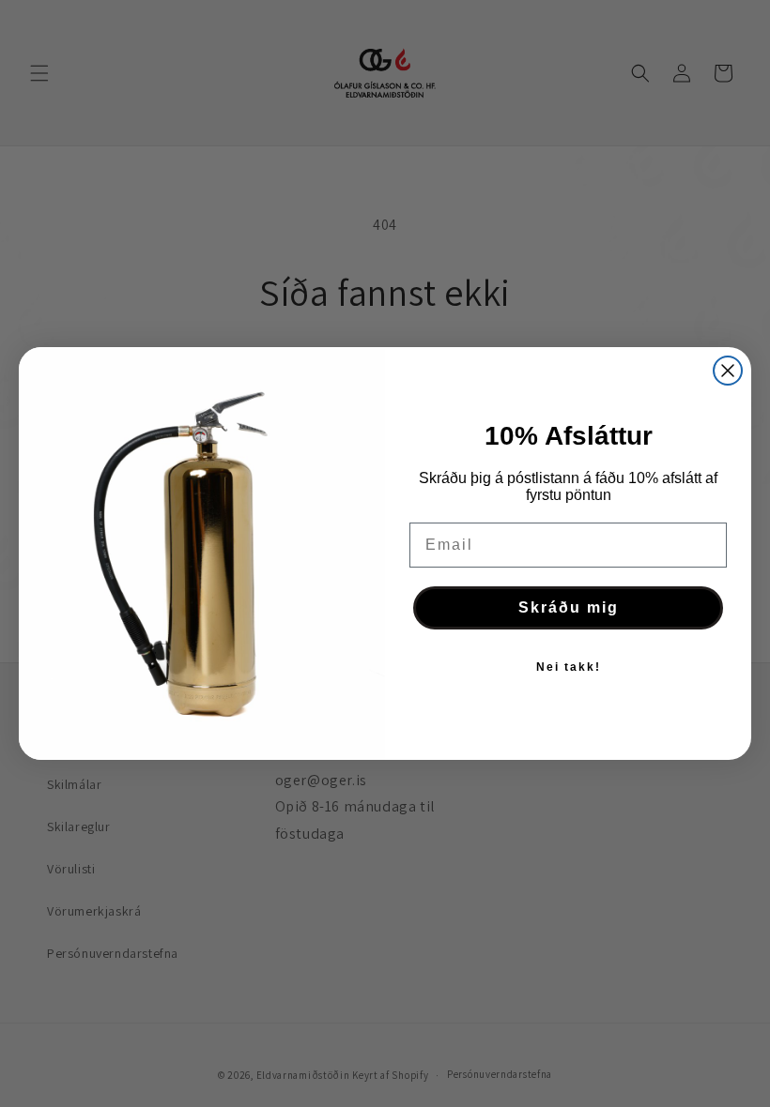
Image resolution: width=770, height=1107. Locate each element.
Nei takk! (568, 667)
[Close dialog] (728, 370)
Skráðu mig (568, 607)
